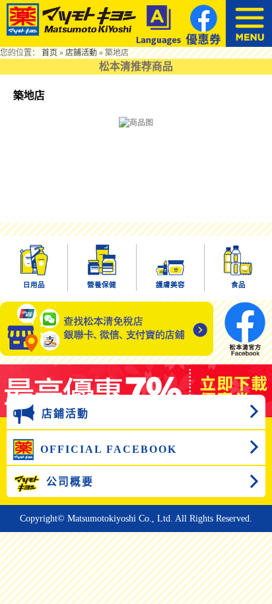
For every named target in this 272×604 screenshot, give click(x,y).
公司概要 (70, 481)
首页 (49, 52)
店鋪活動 (81, 52)
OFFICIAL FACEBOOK (108, 449)
